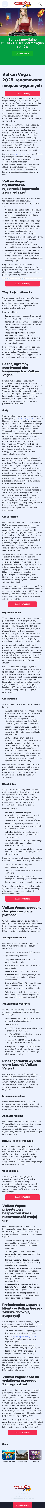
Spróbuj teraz (8, 1452)
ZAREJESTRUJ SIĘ (22, 94)
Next (40, 1458)
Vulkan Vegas (19, 154)
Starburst (35, 1461)
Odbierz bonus (22, 54)
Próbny (8, 1458)
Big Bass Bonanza (9, 1461)
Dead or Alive (22, 1461)
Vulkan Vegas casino (27, 418)
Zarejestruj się (22, 1505)
